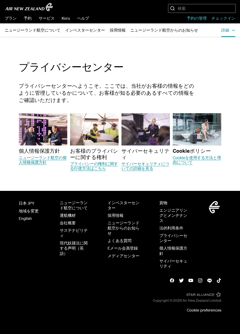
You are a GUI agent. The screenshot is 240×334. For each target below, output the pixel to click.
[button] (228, 30)
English (25, 218)
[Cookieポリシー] (197, 129)
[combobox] (202, 8)
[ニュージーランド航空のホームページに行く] (29, 7)
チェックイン (223, 18)
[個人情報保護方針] (43, 129)
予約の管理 (197, 18)
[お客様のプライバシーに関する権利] (94, 129)
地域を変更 (29, 210)
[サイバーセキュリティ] (145, 129)
